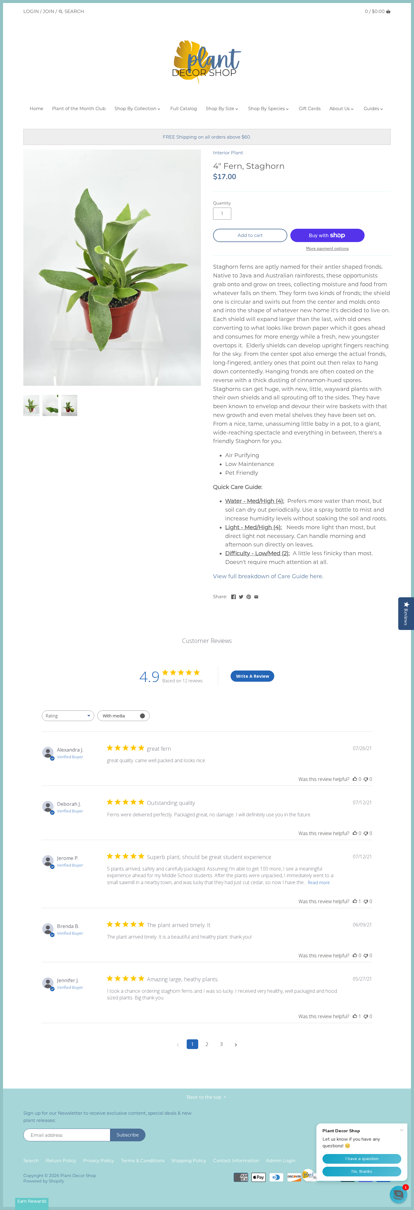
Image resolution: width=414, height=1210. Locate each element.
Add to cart (250, 235)
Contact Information (236, 1160)
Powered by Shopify (43, 1181)
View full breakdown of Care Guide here (267, 576)
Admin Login (280, 1160)
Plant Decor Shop (78, 1175)
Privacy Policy (98, 1160)
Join (48, 11)
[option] (31, 405)
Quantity (222, 203)
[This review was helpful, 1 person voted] (355, 901)
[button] (398, 1194)
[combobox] (68, 715)
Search (31, 1160)
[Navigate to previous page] (178, 1044)
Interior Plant (228, 153)
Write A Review (252, 676)
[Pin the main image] (248, 596)
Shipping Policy (188, 1160)
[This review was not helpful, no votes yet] (366, 779)
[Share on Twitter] (241, 596)
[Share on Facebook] (233, 596)
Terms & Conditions (143, 1160)
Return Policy (61, 1160)
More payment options (327, 248)
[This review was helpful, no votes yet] (355, 779)
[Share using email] (256, 596)
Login (31, 11)
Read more (319, 882)
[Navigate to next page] (236, 1044)
